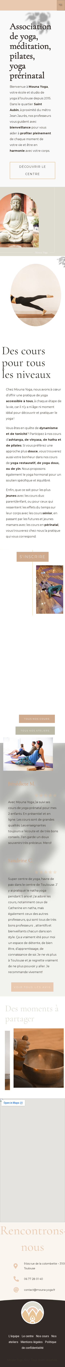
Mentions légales (32, 1342)
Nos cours (42, 1336)
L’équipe (13, 1336)
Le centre (28, 1336)
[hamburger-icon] (61, 5)
